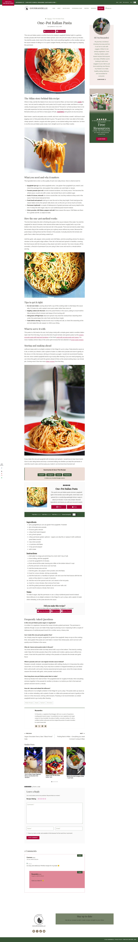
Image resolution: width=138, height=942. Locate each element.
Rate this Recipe (44, 611)
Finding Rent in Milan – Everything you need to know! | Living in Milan (71, 736)
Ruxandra (34, 874)
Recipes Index (66, 8)
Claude (59, 474)
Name (29, 828)
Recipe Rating (31, 799)
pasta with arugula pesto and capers (67, 337)
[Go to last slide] (25, 763)
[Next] (84, 763)
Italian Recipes (29, 702)
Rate (75, 507)
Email (58, 828)
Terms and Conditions (128, 939)
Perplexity (67, 474)
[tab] (51, 781)
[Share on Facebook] (1, 468)
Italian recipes (50, 361)
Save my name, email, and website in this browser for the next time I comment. (50, 833)
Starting (86, 8)
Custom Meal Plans (77, 8)
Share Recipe (67, 611)
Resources (93, 8)
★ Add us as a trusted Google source (54, 478)
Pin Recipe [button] (56, 611)
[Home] (45, 18)
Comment (30, 804)
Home (117, 2)
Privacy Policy (118, 939)
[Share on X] (1, 471)
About (121, 2)
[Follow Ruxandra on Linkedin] (42, 726)
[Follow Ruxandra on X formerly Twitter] (39, 726)
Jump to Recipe (50, 31)
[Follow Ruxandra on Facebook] (36, 726)
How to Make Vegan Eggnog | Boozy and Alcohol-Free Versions (33, 776)
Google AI (50, 474)
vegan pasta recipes (77, 340)
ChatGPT (41, 474)
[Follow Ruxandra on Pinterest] (45, 726)
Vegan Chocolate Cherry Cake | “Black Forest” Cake (38, 736)
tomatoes (49, 702)
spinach (42, 702)
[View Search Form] (131, 2)
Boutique (101, 8)
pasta (36, 702)
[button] (63, 485)
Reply (79, 855)
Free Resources (126, 2)
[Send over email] (1, 477)
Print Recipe (61, 31)
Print (59, 507)
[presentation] (33, 760)
